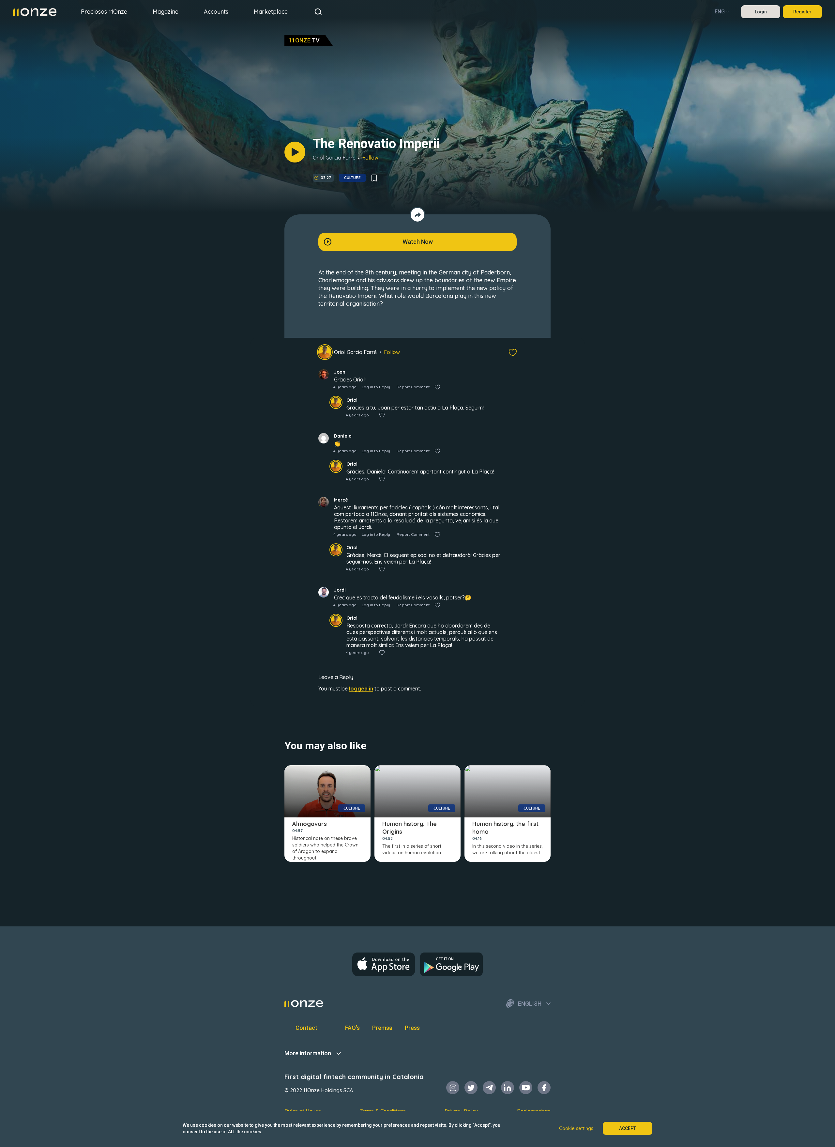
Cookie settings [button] (576, 1128)
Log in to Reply (376, 386)
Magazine (165, 11)
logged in (361, 688)
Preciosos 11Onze (104, 11)
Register (802, 11)
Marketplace (271, 11)
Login (761, 11)
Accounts (216, 11)
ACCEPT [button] (627, 1128)
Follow (370, 157)
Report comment (413, 386)
